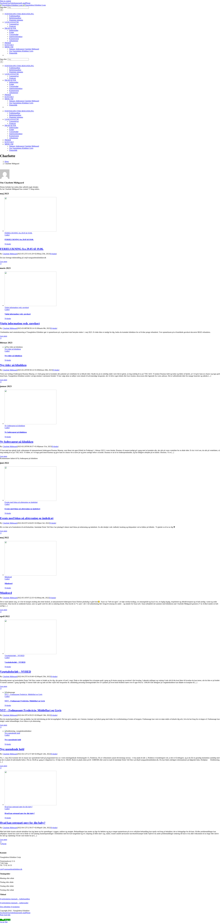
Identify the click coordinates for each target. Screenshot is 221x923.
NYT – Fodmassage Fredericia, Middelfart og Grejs (23, 694)
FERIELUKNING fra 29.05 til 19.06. (18, 233)
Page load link (5, 915)
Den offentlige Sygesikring (10, 907)
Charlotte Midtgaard (10, 254)
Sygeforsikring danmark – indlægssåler (14, 903)
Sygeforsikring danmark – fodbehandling (15, 899)
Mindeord (8, 577)
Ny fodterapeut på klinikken (15, 426)
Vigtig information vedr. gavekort (17, 307)
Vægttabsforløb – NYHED (14, 656)
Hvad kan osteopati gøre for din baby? (18, 807)
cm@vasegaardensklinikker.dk (11, 869)
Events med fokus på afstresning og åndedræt (21, 502)
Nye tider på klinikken (13, 349)
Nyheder (8, 244)
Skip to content (5, 1)
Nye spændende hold (12, 733)
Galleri (7, 235)
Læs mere (3, 262)
